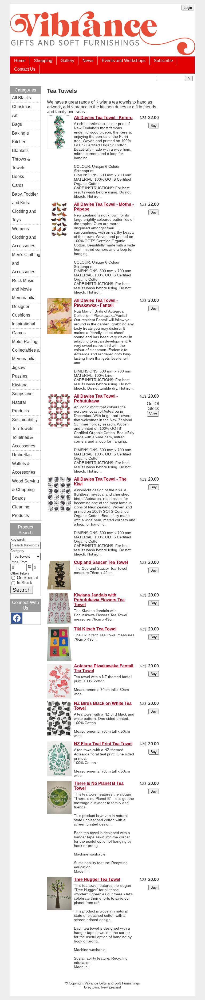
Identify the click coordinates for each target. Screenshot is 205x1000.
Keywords (18, 540)
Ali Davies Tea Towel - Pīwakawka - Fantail (96, 302)
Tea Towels (22, 428)
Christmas (21, 106)
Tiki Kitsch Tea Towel (95, 629)
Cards (17, 185)
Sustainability (25, 419)
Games (19, 332)
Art (14, 115)
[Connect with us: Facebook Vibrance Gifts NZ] (16, 619)
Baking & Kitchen (20, 137)
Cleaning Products (20, 511)
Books (18, 176)
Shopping (43, 60)
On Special (27, 577)
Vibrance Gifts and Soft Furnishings (112, 983)
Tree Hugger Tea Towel (97, 879)
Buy (154, 126)
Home (20, 60)
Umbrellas (21, 455)
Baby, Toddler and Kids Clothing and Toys (25, 207)
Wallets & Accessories (23, 467)
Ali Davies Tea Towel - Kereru (103, 117)
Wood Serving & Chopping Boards (25, 489)
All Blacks (21, 98)
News (87, 60)
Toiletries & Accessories (23, 441)
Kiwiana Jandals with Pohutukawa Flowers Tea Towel (99, 600)
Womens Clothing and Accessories (24, 237)
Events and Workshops (123, 60)
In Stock (24, 582)
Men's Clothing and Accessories (26, 263)
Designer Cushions (21, 310)
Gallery (67, 60)
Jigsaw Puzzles (19, 371)
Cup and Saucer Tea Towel (101, 562)
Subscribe (163, 60)
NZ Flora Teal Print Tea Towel (103, 744)
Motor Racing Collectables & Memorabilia (26, 350)
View (153, 414)
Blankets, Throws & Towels (21, 159)
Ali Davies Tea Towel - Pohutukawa (96, 398)
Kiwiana (19, 385)
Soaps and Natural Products (22, 402)
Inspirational (23, 324)
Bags (17, 124)
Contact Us (24, 69)
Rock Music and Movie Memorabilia (24, 289)
